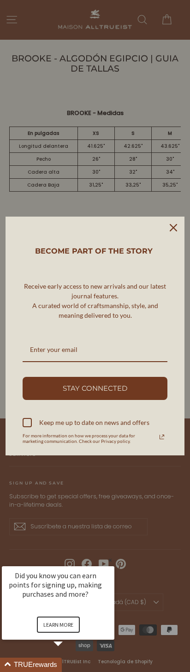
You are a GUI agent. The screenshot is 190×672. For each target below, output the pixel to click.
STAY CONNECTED (95, 388)
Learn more (58, 624)
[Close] (173, 228)
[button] (69, 665)
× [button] (110, 560)
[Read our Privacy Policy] (161, 436)
